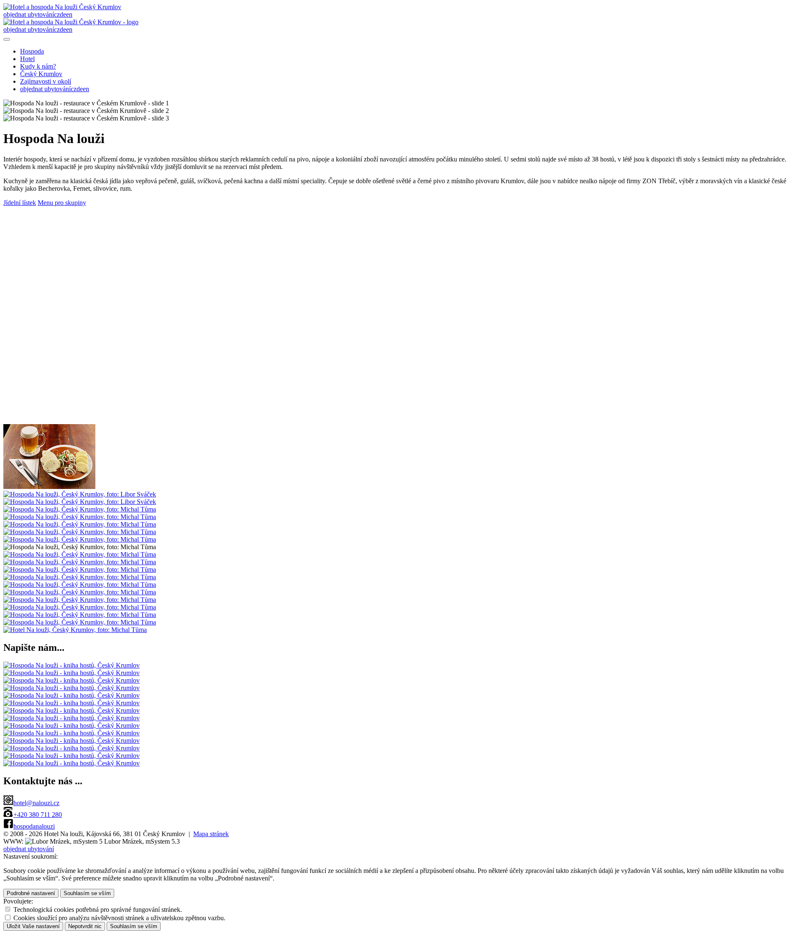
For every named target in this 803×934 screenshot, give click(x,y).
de (63, 14)
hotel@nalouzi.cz (36, 802)
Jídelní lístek (19, 202)
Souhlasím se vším (87, 893)
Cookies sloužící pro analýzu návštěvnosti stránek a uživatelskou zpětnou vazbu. (119, 917)
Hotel (27, 58)
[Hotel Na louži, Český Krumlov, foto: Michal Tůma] (75, 629)
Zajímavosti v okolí (45, 81)
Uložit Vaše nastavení (33, 926)
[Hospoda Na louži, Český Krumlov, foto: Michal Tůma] (79, 509)
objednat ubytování (28, 14)
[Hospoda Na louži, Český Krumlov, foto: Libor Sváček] (49, 486)
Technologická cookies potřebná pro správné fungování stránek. (97, 909)
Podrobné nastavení (31, 893)
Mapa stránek (211, 833)
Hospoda (32, 51)
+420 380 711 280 (37, 814)
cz (57, 14)
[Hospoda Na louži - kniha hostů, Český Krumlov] (71, 665)
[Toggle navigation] (6, 39)
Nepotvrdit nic (85, 926)
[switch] (7, 909)
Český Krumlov (41, 73)
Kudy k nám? (38, 66)
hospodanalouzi (34, 826)
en (69, 14)
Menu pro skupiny (62, 202)
